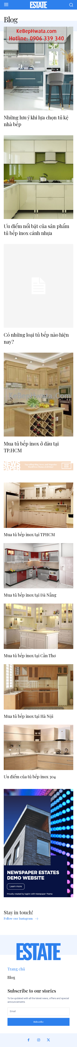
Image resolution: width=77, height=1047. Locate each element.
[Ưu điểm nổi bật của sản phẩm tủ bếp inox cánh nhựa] (38, 177)
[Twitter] (48, 1040)
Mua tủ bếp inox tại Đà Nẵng (30, 595)
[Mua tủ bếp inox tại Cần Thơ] (38, 626)
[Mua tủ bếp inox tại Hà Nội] (38, 687)
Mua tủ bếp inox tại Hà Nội (28, 716)
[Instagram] (38, 1040)
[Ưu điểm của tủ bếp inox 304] (38, 747)
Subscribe (38, 1021)
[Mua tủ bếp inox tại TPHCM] (38, 505)
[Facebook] (28, 1040)
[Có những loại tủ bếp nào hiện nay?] (38, 286)
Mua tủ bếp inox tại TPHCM (29, 534)
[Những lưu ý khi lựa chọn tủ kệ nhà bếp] (38, 68)
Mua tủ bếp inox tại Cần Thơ (30, 655)
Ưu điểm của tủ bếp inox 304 (30, 776)
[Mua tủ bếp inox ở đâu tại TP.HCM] (38, 394)
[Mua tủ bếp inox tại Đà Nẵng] (38, 566)
